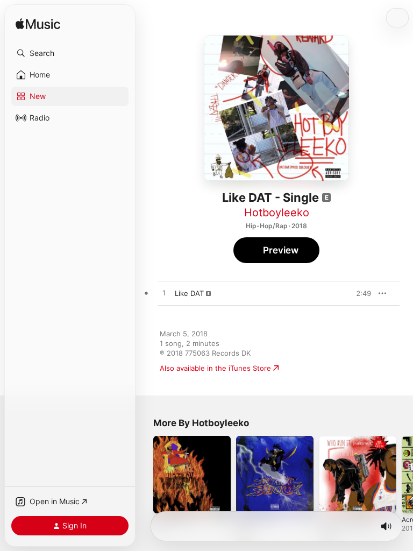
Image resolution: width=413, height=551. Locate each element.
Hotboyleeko (276, 212)
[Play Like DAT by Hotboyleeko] (164, 293)
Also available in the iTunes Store (215, 368)
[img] (38, 24)
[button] (70, 53)
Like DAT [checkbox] (189, 293)
